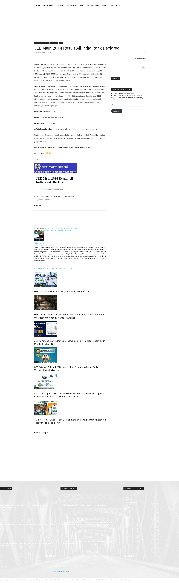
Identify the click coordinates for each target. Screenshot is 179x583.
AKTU (82, 5)
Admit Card (38, 504)
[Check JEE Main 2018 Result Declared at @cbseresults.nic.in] (52, 229)
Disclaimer (67, 1)
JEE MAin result (54, 43)
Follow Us (115, 79)
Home (53, 1)
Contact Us (98, 1)
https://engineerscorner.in (43, 414)
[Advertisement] (89, 23)
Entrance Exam (93, 5)
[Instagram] (129, 1)
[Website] (49, 431)
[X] (139, 1)
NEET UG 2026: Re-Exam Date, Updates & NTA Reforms (62, 460)
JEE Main (46, 43)
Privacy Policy (75, 1)
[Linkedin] (133, 1)
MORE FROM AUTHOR (62, 437)
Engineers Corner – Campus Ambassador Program (61, 397)
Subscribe (116, 111)
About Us (59, 1)
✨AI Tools (60, 5)
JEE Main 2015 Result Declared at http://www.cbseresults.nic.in (62, 347)
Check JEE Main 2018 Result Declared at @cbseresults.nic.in (60, 234)
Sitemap (105, 1)
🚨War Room (115, 5)
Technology (72, 5)
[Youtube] (143, 1)
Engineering (48, 5)
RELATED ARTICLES (43, 437)
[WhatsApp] (50, 57)
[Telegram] (60, 57)
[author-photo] (39, 410)
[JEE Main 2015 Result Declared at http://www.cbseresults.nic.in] (52, 341)
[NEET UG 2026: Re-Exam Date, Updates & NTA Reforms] (70, 448)
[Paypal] (136, 1)
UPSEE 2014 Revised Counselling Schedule (56, 399)
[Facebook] (126, 1)
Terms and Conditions (87, 1)
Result (104, 5)
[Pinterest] (46, 57)
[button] (142, 6)
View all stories (139, 58)
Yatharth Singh (40, 52)
